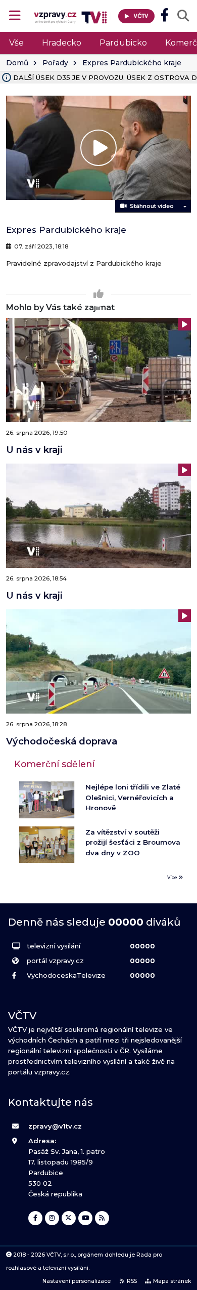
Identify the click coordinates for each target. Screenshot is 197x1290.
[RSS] (102, 1218)
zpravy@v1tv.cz (55, 1126)
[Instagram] (52, 1218)
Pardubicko (123, 43)
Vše (16, 43)
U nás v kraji (34, 449)
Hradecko (61, 43)
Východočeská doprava (61, 741)
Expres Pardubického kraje (131, 62)
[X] (69, 1218)
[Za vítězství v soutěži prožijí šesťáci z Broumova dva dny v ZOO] (46, 844)
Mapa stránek (172, 1281)
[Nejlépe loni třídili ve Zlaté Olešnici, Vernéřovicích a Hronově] (46, 799)
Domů (17, 62)
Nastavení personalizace (76, 1281)
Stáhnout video (150, 206)
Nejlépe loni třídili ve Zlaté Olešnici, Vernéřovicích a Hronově (132, 797)
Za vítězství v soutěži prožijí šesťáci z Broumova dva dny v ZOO (132, 842)
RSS (132, 1281)
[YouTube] (85, 1218)
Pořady (55, 62)
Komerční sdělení (54, 764)
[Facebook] (35, 1218)
